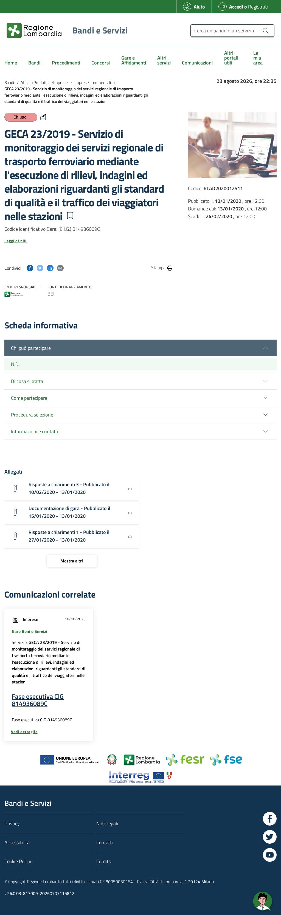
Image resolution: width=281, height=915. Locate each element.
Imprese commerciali (92, 82)
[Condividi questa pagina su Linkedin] (50, 267)
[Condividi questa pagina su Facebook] (30, 267)
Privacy (12, 823)
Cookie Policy (17, 861)
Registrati (258, 6)
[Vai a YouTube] (270, 855)
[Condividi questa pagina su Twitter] (40, 267)
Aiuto (199, 6)
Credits (103, 861)
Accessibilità (17, 842)
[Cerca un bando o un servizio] (265, 30)
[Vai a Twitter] (270, 837)
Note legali (107, 823)
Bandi (9, 82)
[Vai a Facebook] (270, 819)
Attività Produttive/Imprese (44, 82)
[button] (70, 215)
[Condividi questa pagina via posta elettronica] (60, 267)
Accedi (236, 6)
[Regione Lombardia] (13, 295)
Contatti (104, 842)
